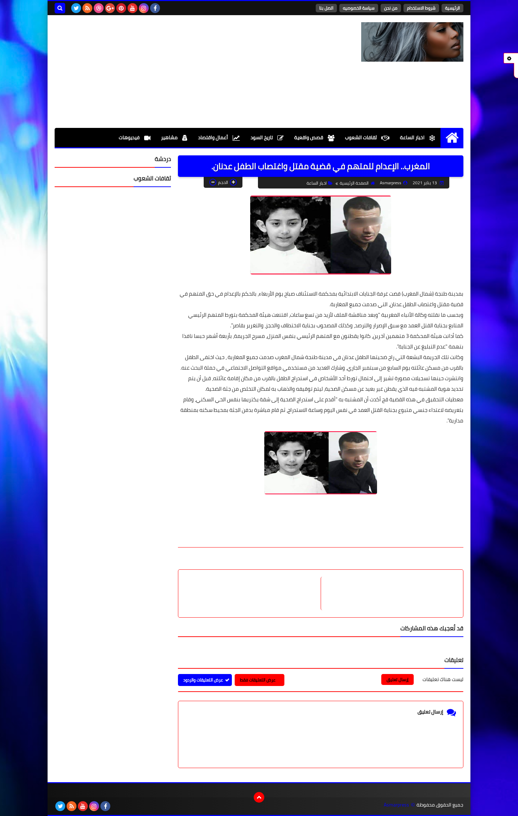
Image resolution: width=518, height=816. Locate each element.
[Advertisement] (183, 71)
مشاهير (170, 137)
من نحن (390, 8)
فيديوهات (130, 137)
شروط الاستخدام (421, 8)
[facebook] (155, 8)
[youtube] (132, 8)
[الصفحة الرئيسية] (451, 137)
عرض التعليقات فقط (258, 680)
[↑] (259, 797)
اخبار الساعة (413, 137)
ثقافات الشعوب (361, 137)
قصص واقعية (309, 137)
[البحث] (60, 8)
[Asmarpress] (412, 42)
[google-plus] (110, 8)
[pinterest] (121, 8)
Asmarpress (396, 805)
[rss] (87, 8)
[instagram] (144, 8)
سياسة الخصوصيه (359, 8)
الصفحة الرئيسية (354, 183)
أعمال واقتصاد (213, 137)
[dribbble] (99, 8)
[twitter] (76, 8)
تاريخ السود (262, 137)
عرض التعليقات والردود (203, 680)
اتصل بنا (326, 8)
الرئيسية (452, 8)
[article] (253, 593)
